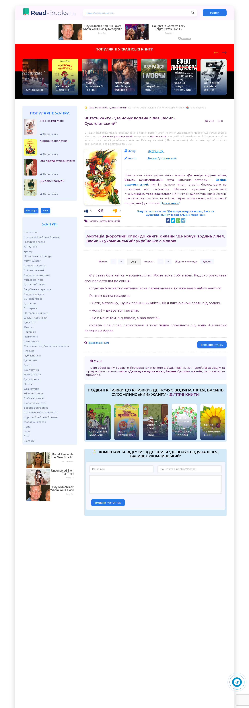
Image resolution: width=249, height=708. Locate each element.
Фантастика (31, 369)
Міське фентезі (33, 279)
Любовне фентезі (35, 402)
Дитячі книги (31, 379)
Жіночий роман (33, 393)
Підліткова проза (34, 241)
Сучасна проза (33, 298)
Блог (45, 210)
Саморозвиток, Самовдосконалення (46, 346)
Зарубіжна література (37, 289)
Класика (29, 350)
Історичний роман (35, 265)
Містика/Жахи (32, 260)
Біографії (31, 210)
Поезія (28, 384)
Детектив (30, 303)
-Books (53, 12)
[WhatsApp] (178, 220)
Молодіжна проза (35, 421)
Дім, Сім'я (29, 322)
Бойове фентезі (34, 270)
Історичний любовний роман (42, 237)
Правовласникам (98, 342)
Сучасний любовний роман (40, 412)
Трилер (28, 251)
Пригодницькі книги (36, 312)
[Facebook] (168, 220)
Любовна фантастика (37, 275)
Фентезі (29, 327)
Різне (27, 426)
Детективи (30, 360)
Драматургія (31, 388)
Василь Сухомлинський (117, 136)
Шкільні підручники (35, 317)
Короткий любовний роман (41, 417)
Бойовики (30, 331)
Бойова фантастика (36, 407)
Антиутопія (31, 246)
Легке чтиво (31, 232)
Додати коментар (108, 502)
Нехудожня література (38, 256)
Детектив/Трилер (35, 284)
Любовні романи (34, 293)
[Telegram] (183, 220)
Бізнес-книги (32, 341)
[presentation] (216, 52)
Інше (27, 431)
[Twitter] (173, 220)
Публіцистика (32, 355)
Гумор (27, 365)
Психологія (31, 336)
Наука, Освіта (32, 374)
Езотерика (30, 308)
